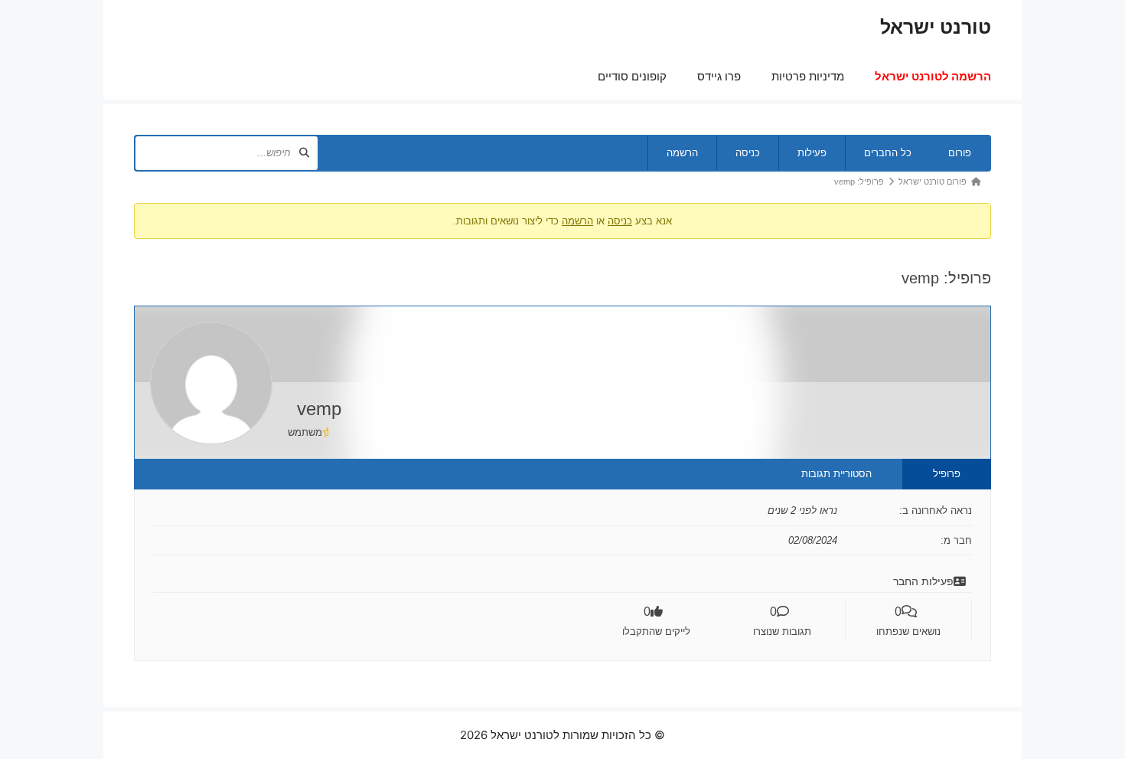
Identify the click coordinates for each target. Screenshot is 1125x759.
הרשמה (682, 153)
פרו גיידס (719, 76)
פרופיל (946, 473)
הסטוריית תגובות (836, 473)
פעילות (812, 153)
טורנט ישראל (935, 26)
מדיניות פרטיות (807, 76)
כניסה (747, 153)
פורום (959, 153)
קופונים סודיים (632, 76)
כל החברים (887, 153)
